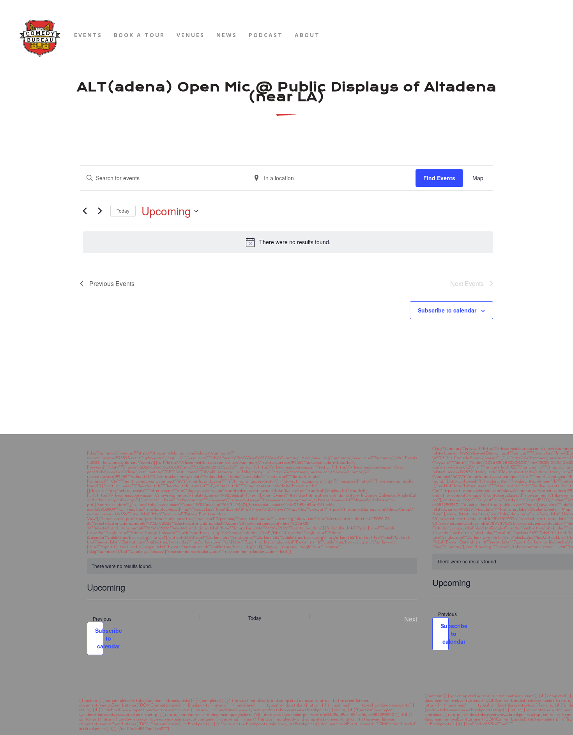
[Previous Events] (84, 211)
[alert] (288, 242)
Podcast (266, 35)
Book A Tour (139, 35)
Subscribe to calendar (447, 310)
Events (88, 35)
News (226, 35)
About (307, 35)
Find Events (439, 178)
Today (123, 210)
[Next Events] (99, 211)
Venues (191, 35)
